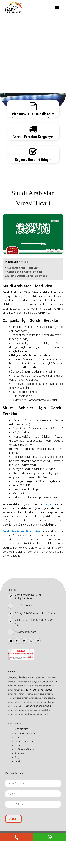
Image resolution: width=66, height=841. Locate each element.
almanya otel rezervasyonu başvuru (38, 698)
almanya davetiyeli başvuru (43, 681)
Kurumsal (14, 71)
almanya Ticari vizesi (46, 677)
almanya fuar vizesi (39, 714)
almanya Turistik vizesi (18, 686)
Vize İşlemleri (16, 19)
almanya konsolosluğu (38, 705)
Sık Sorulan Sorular (19, 62)
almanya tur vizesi (16, 690)
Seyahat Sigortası (19, 45)
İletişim (13, 88)
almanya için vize (16, 710)
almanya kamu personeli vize (37, 710)
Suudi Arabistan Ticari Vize (23, 267)
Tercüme (13, 54)
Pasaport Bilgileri (18, 36)
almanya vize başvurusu (21, 677)
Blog (11, 80)
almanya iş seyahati (17, 702)
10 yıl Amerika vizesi (39, 689)
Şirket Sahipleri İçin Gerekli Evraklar (27, 276)
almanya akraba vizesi (18, 714)
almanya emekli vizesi (36, 702)
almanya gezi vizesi (34, 694)
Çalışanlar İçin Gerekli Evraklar (24, 271)
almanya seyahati (16, 694)
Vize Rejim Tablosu (19, 28)
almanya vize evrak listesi (42, 686)
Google (47, 504)
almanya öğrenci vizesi (17, 682)
